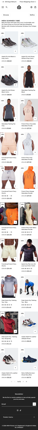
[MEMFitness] (19, 7)
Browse (6, 15)
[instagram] (18, 410)
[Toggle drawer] (3, 7)
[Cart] (35, 7)
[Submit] (34, 404)
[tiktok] (20, 410)
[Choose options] (15, 51)
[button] (23, 381)
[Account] (31, 7)
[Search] (6, 7)
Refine (32, 15)
